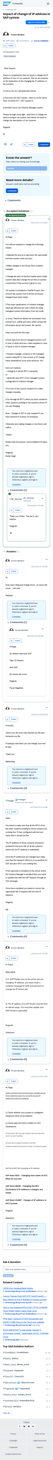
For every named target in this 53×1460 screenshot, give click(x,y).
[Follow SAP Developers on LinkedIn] (33, 1426)
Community (18, 4)
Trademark (13, 1447)
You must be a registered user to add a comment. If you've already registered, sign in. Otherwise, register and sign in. (25, 475)
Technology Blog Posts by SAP (18, 1303)
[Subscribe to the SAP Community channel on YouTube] (29, 1426)
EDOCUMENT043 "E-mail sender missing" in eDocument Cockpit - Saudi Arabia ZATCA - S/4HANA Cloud (26, 1333)
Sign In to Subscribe (36, 22)
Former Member (18, 35)
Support (39, 1447)
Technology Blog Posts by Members (21, 1291)
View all (6, 1413)
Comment (44, 145)
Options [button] (48, 23)
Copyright (13, 1441)
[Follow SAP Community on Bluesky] (24, 1426)
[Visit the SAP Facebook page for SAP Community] (20, 1426)
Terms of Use (40, 1434)
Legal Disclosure (39, 1441)
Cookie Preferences (13, 1454)
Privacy (13, 1434)
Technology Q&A (11, 10)
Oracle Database (9, 56)
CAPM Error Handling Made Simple (18, 1288)
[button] (5, 46)
